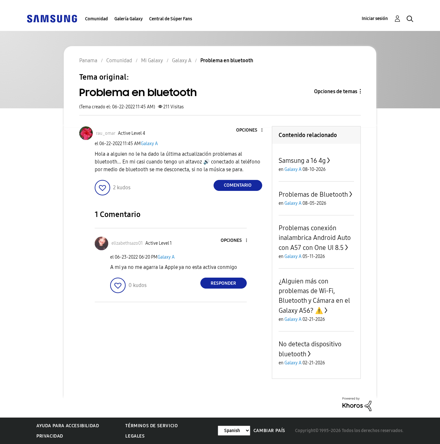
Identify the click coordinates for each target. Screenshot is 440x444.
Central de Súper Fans (170, 19)
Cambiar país (269, 430)
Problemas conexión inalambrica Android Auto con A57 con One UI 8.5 (315, 238)
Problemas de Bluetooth (313, 194)
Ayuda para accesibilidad (67, 426)
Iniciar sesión (375, 18)
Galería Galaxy (128, 19)
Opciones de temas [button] (335, 91)
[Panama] (52, 18)
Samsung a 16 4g (302, 160)
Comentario (238, 185)
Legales (135, 436)
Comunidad (96, 19)
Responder (223, 283)
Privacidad (49, 436)
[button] (251, 130)
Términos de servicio (151, 426)
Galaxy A (149, 143)
